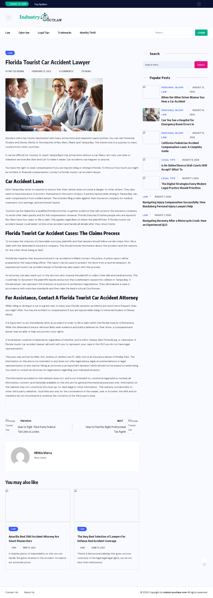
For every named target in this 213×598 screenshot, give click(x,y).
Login (201, 32)
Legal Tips (43, 32)
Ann (14, 547)
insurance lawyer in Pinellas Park (111, 356)
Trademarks (64, 32)
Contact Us (11, 592)
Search (201, 64)
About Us (29, 592)
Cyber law (24, 32)
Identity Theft (88, 32)
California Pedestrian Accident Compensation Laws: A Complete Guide (181, 147)
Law (7, 32)
